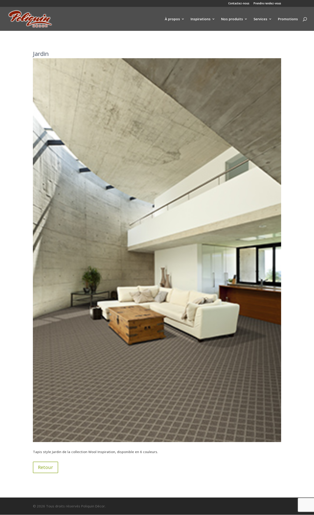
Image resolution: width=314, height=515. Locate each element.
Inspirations (201, 19)
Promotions (288, 19)
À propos (172, 19)
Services (260, 19)
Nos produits (232, 19)
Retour (45, 467)
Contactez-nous (238, 3)
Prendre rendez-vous (267, 3)
